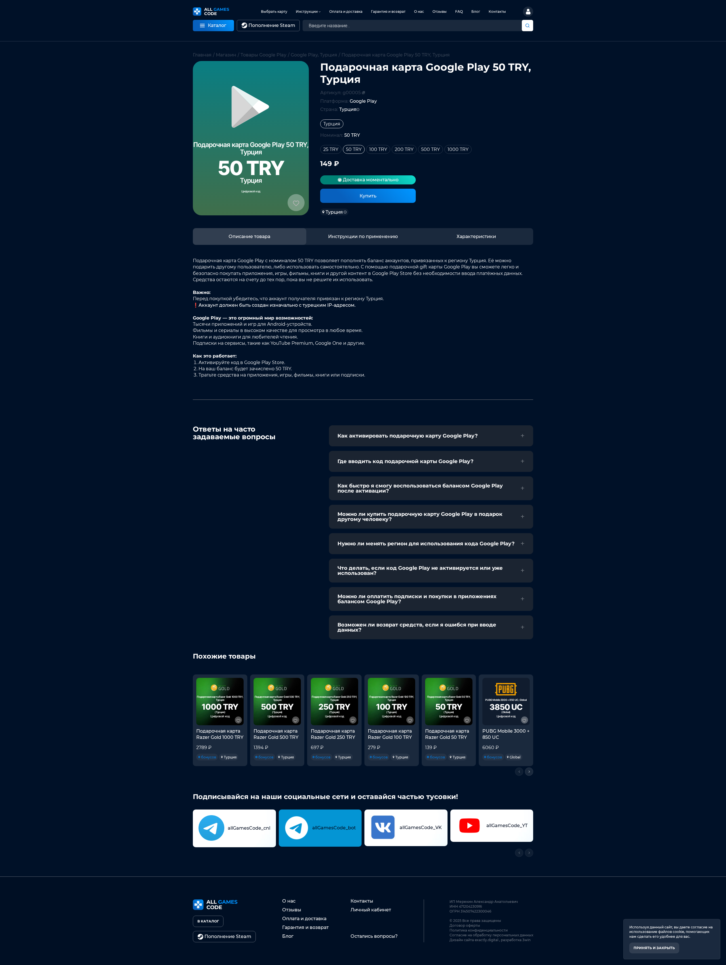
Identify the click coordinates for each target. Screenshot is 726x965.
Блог (475, 11)
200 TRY (404, 149)
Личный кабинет (371, 909)
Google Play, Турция (314, 55)
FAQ (459, 11)
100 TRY (378, 149)
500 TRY (430, 149)
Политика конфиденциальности (478, 930)
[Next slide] (529, 772)
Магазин (226, 55)
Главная (202, 55)
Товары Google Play (263, 55)
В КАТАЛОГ (208, 921)
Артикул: (340, 92)
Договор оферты (464, 925)
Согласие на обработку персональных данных (491, 935)
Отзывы (439, 11)
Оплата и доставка (345, 11)
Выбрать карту (274, 11)
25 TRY (330, 149)
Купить (368, 196)
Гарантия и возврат (388, 11)
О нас (419, 11)
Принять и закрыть (654, 948)
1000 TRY (458, 149)
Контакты (497, 11)
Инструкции (307, 11)
